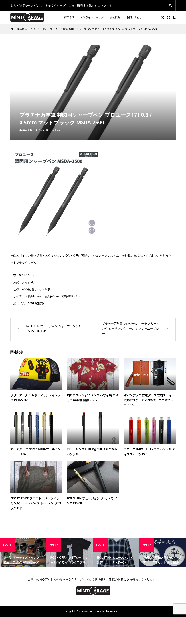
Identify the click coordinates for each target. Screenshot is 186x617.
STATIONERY (43, 129)
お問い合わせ (134, 17)
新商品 (56, 129)
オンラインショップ (91, 17)
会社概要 (115, 17)
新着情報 (69, 17)
